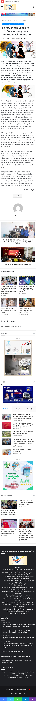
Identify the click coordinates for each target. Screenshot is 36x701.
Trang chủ (6, 20)
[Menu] (2, 8)
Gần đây (17, 409)
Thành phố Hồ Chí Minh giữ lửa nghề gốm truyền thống (8, 310)
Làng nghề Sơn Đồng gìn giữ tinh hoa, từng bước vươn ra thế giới (26, 310)
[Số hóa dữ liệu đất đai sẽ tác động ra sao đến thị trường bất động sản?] (9, 523)
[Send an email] (8, 38)
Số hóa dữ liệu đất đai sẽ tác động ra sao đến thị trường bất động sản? (8, 531)
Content (18, 196)
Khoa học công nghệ (7, 24)
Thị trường (12, 20)
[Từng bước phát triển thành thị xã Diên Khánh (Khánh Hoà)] (6, 434)
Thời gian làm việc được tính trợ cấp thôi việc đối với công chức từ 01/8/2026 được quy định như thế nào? (9, 290)
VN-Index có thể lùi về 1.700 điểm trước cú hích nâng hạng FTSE (26, 502)
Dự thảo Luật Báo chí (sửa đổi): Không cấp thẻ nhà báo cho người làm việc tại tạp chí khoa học (23, 424)
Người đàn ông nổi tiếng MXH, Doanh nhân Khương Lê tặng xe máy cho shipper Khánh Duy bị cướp (23, 416)
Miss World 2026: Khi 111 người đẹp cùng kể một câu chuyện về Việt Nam (8, 512)
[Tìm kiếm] (34, 8)
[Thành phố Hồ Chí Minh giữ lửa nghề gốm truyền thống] (9, 302)
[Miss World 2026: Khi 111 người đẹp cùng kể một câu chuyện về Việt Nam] (9, 504)
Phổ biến (6, 409)
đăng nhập (9, 326)
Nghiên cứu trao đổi (21, 20)
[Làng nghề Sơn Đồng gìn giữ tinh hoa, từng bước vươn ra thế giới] (27, 302)
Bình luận (30, 409)
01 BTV (6, 38)
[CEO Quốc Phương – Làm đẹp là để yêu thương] (6, 452)
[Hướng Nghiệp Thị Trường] (10, 7)
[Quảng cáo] (18, 14)
